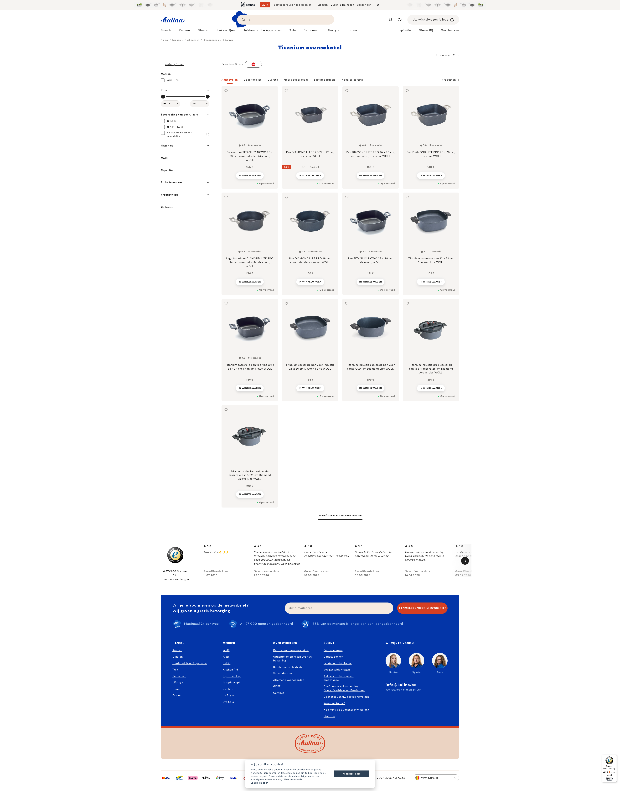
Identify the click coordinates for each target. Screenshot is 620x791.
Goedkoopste (253, 80)
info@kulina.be (401, 685)
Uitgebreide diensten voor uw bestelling (292, 658)
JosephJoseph (232, 682)
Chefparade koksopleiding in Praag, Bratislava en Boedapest (344, 688)
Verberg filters (174, 64)
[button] (340, 81)
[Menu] (615, 757)
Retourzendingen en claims (291, 650)
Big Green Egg (232, 676)
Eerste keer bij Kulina (338, 663)
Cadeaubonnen (333, 656)
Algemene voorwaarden (288, 680)
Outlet (176, 695)
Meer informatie (293, 779)
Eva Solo (228, 702)
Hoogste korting (352, 80)
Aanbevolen (230, 80)
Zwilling (228, 689)
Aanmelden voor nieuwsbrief (422, 608)
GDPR (277, 686)
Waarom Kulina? (334, 703)
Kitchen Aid (230, 669)
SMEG (226, 663)
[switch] (609, 779)
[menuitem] (166, 31)
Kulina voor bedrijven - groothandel (338, 678)
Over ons (329, 716)
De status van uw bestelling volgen (346, 697)
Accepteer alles (352, 773)
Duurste (273, 80)
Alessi (226, 656)
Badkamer (179, 676)
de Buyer (228, 695)
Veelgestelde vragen (337, 669)
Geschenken (450, 30)
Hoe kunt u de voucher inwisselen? (346, 709)
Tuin (175, 669)
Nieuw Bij (426, 30)
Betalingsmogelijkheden (288, 667)
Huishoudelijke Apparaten (189, 663)
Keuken (177, 650)
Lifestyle (178, 682)
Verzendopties (282, 673)
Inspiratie (404, 30)
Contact (278, 693)
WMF (226, 650)
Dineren (177, 656)
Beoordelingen (333, 650)
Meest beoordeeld (296, 80)
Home (176, 689)
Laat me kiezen (259, 782)
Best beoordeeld (325, 80)
